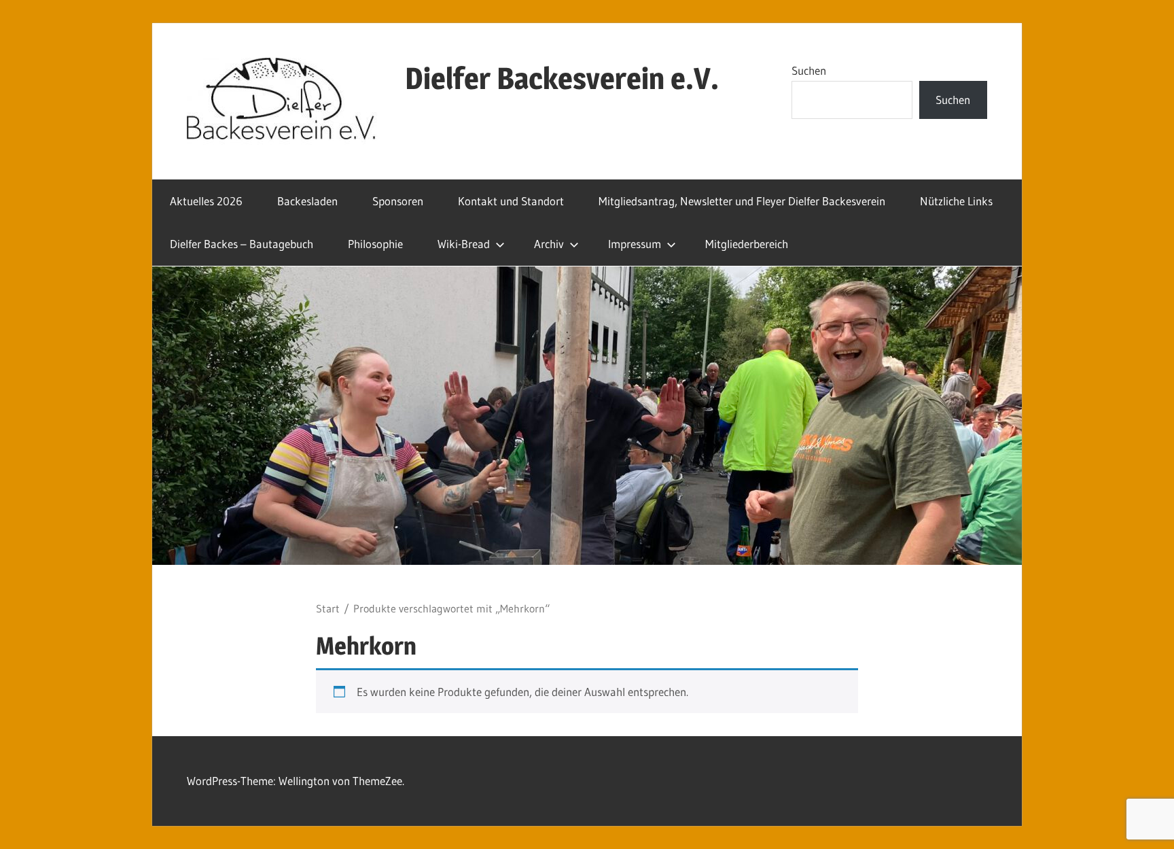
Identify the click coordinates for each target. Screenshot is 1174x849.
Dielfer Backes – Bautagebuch (241, 244)
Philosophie (375, 244)
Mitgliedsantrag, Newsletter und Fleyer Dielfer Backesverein (742, 201)
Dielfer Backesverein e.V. (562, 78)
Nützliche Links (956, 201)
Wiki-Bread (464, 244)
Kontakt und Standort (511, 201)
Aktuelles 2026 (206, 201)
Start (328, 608)
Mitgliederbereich (746, 244)
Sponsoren (397, 201)
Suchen (808, 70)
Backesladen (307, 201)
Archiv (549, 244)
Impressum (634, 244)
